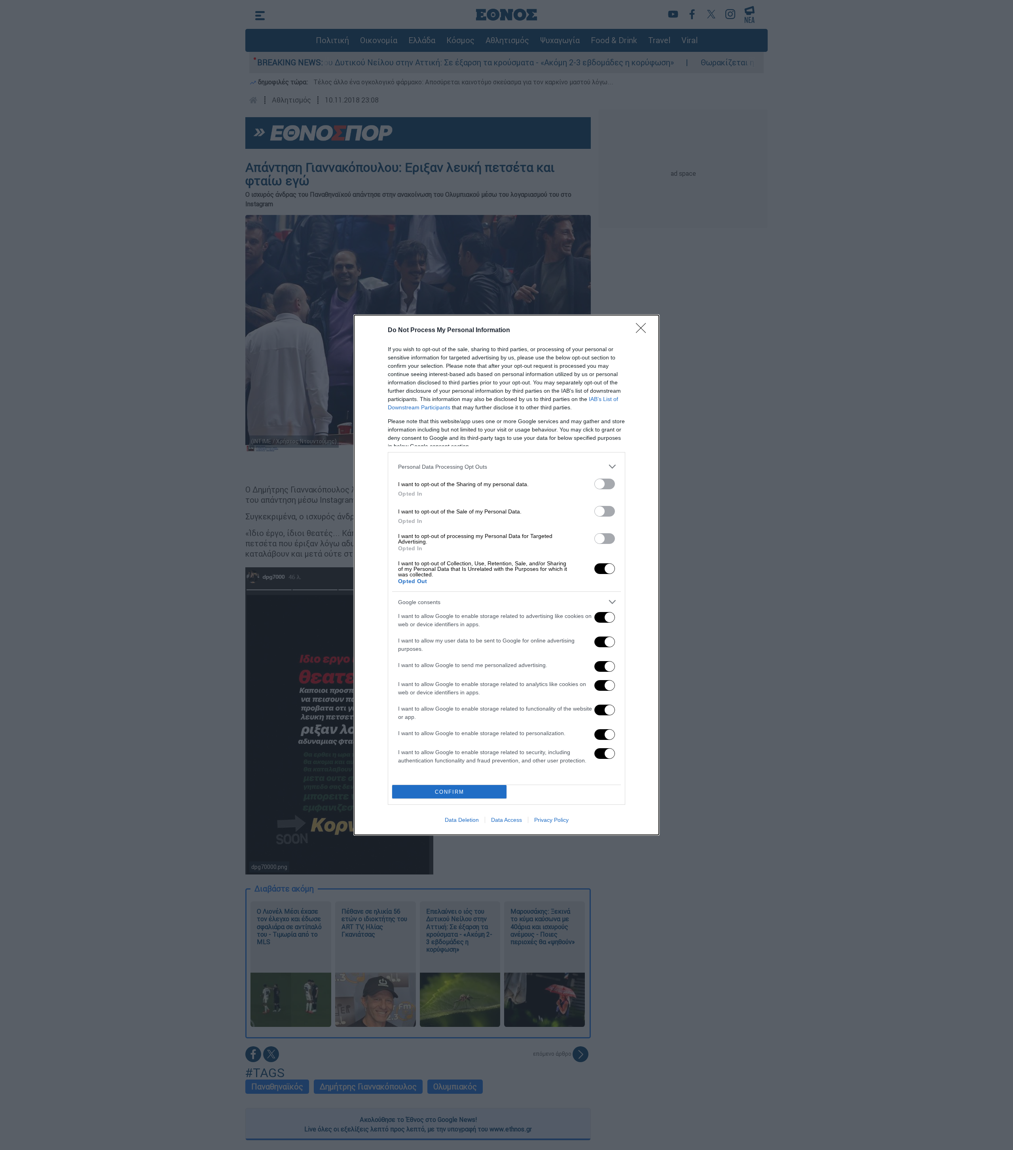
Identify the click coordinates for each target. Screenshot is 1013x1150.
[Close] (643, 330)
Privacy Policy (551, 820)
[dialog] (506, 575)
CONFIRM (449, 792)
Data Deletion (462, 820)
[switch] (604, 484)
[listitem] (506, 466)
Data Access (506, 820)
